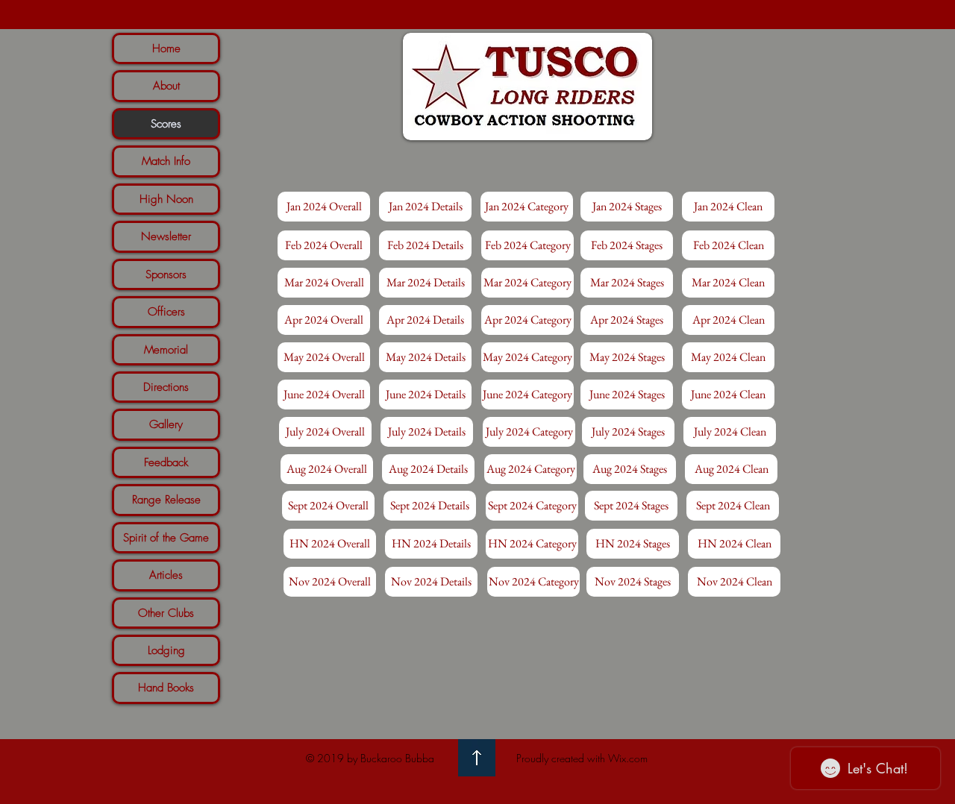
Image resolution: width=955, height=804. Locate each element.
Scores (166, 123)
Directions (166, 387)
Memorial (166, 349)
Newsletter (166, 236)
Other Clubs (166, 613)
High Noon (166, 199)
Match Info (166, 161)
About (166, 85)
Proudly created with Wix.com (582, 758)
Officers (166, 311)
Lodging (166, 650)
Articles (166, 575)
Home (166, 48)
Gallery (166, 424)
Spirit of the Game (166, 537)
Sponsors (166, 274)
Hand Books (166, 687)
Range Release (166, 499)
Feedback (166, 462)
